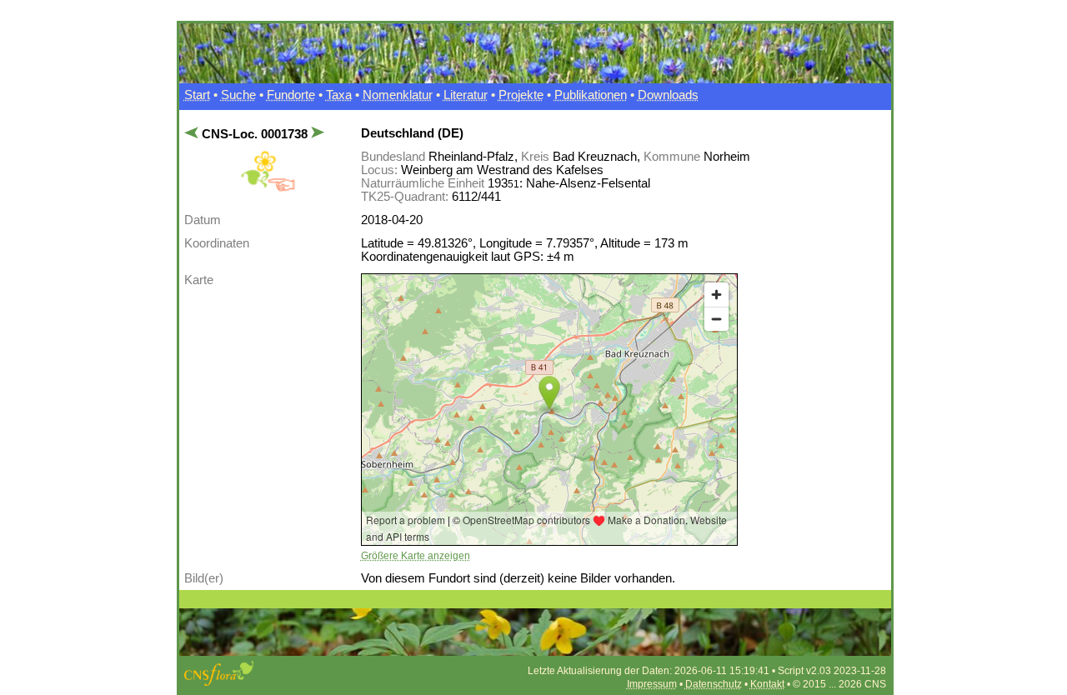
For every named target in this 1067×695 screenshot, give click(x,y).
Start (197, 95)
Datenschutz (713, 684)
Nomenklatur (398, 95)
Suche (238, 95)
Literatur (465, 95)
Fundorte (291, 95)
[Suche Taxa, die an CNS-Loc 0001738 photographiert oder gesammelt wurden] (267, 188)
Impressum (652, 684)
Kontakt (767, 684)
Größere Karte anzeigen (415, 556)
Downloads (668, 95)
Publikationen (590, 95)
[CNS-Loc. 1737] (193, 134)
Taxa (339, 95)
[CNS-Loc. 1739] (316, 134)
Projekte (521, 95)
